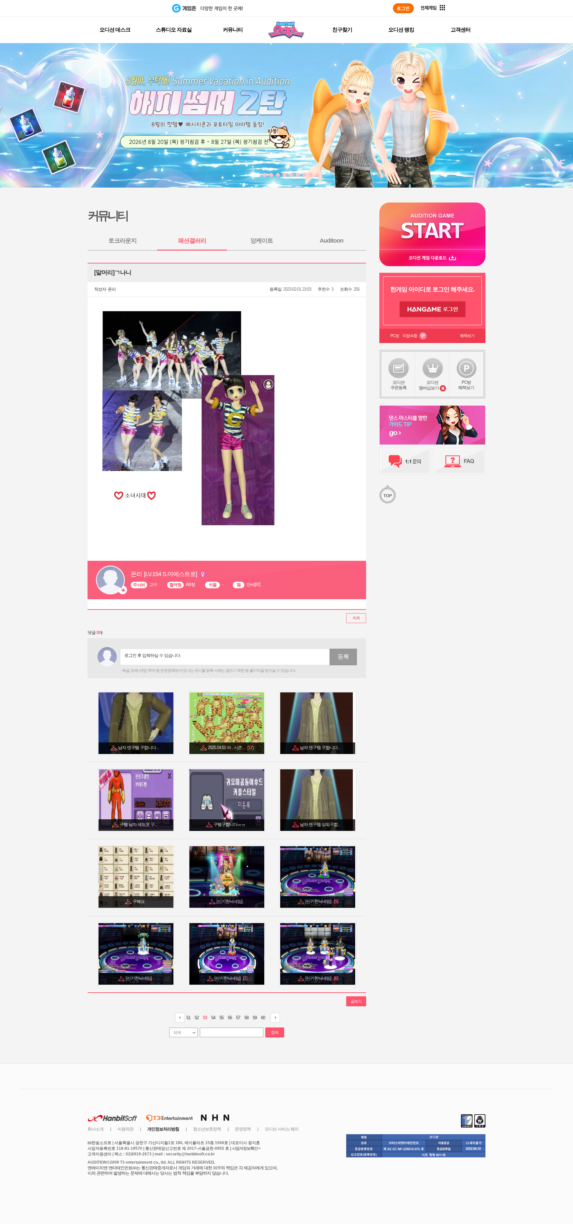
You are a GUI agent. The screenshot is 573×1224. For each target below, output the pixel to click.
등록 (343, 656)
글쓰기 (355, 1001)
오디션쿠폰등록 (399, 385)
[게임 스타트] (432, 226)
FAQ (459, 461)
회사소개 (95, 1129)
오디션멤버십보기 (429, 385)
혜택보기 (467, 335)
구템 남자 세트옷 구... (139, 824)
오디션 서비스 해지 (281, 1129)
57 (238, 1017)
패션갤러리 (192, 240)
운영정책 (243, 1129)
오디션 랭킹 (401, 29)
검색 (274, 1032)
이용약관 (125, 1129)
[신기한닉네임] (230, 901)
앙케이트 (261, 240)
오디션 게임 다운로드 (432, 257)
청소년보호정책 (207, 1129)
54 (213, 1017)
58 (246, 1017)
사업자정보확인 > (246, 1148)
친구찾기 (342, 29)
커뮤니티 (233, 29)
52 (197, 1017)
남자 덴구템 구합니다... (139, 747)
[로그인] (403, 8)
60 (263, 1017)
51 (188, 1017)
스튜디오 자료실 (174, 29)
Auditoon (331, 240)
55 (221, 1017)
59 (255, 1017)
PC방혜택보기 (466, 385)
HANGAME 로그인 (433, 309)
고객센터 (461, 29)
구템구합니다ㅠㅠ (230, 824)
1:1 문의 (405, 461)
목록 (356, 618)
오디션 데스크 (114, 29)
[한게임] (144, 8)
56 (230, 1017)
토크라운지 (122, 240)
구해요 (139, 901)
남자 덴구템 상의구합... (321, 824)
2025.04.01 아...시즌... (230, 747)
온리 (112, 289)
